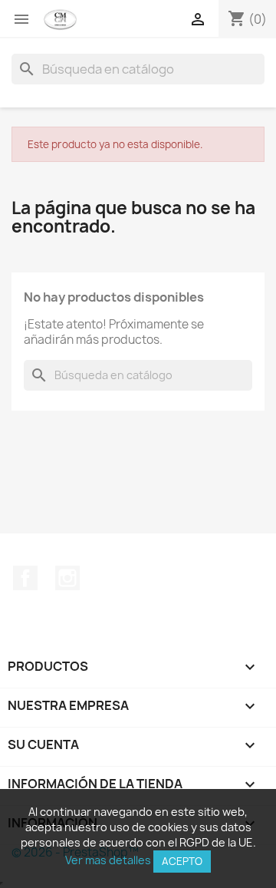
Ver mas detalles (108, 860)
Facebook (25, 578)
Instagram (67, 578)
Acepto (182, 861)
